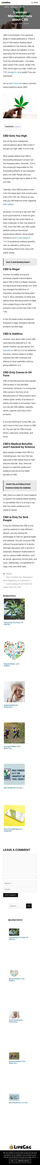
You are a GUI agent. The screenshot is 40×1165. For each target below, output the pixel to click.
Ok (12, 1161)
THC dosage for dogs (12, 72)
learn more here (16, 83)
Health (21, 7)
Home (6, 7)
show (17, 126)
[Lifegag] (5, 2)
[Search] (29, 905)
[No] (37, 1158)
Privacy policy (23, 1161)
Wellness (14, 7)
